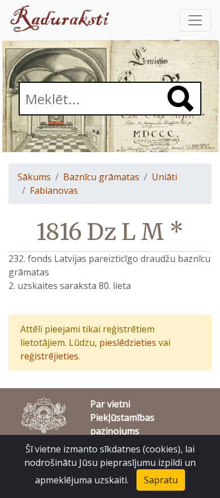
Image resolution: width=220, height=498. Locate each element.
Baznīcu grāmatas (101, 177)
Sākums (34, 177)
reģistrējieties (49, 356)
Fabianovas (54, 190)
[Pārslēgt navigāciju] (195, 20)
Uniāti (164, 177)
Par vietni (110, 404)
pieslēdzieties (127, 342)
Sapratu (161, 480)
